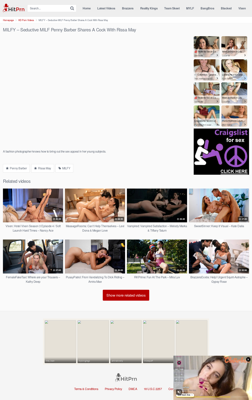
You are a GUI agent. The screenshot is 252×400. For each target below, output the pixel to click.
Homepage (8, 20)
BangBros (207, 8)
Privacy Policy (113, 389)
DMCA (133, 389)
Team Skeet (171, 8)
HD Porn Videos (26, 20)
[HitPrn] (13, 8)
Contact (173, 389)
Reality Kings (149, 8)
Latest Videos (106, 8)
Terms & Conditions (86, 389)
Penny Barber (18, 168)
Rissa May (44, 168)
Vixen (242, 8)
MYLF (190, 8)
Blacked (226, 8)
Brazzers (128, 8)
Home (87, 8)
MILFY (65, 168)
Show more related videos (126, 295)
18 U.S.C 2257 (153, 389)
